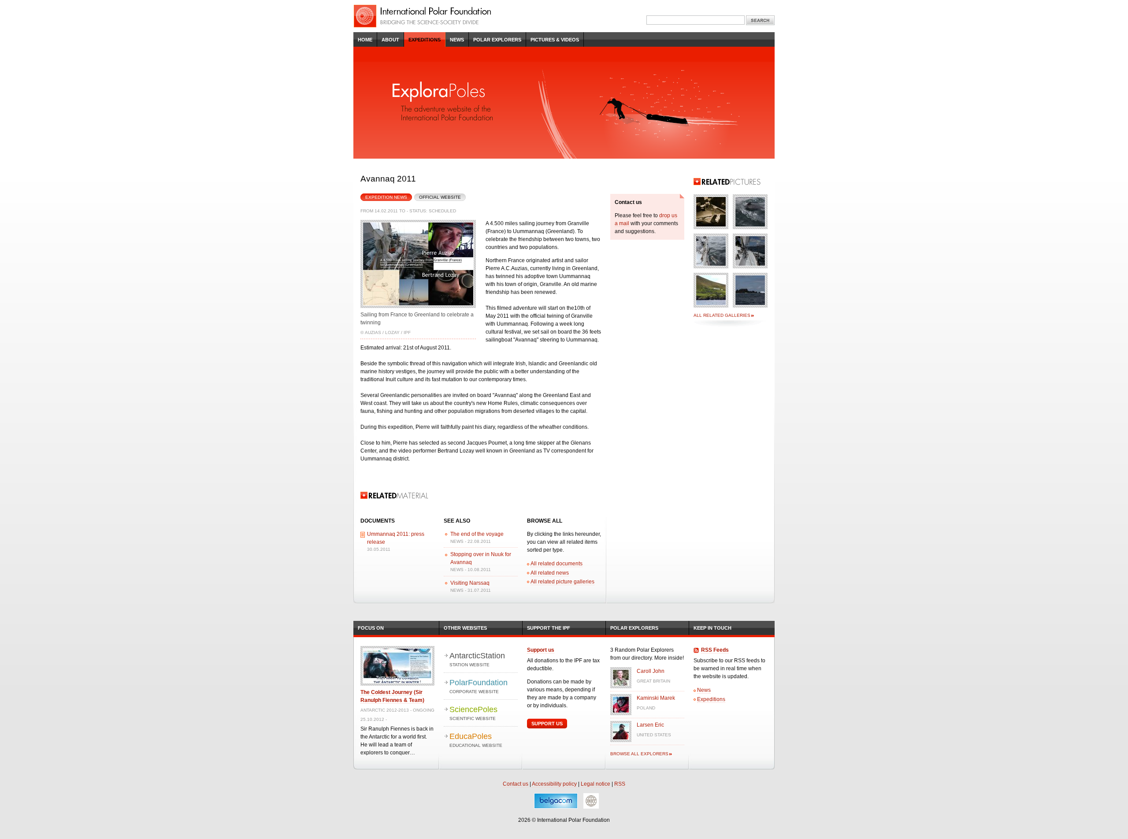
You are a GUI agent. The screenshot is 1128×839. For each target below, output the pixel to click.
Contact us (515, 784)
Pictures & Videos (555, 39)
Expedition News (383, 196)
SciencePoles (473, 713)
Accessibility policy (554, 784)
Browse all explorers (639, 753)
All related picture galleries (562, 582)
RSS (619, 784)
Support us (540, 650)
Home (365, 39)
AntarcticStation (477, 659)
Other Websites (465, 628)
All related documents (557, 564)
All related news (550, 573)
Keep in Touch (712, 628)
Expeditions (424, 39)
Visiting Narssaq (470, 583)
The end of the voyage (477, 534)
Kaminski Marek (656, 698)
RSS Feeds (715, 650)
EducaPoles (475, 740)
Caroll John (650, 671)
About (390, 39)
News (457, 39)
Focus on (371, 628)
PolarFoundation (478, 686)
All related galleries (722, 315)
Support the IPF (548, 628)
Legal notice (595, 784)
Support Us (547, 723)
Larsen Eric (650, 725)
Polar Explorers (497, 39)
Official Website (440, 197)
